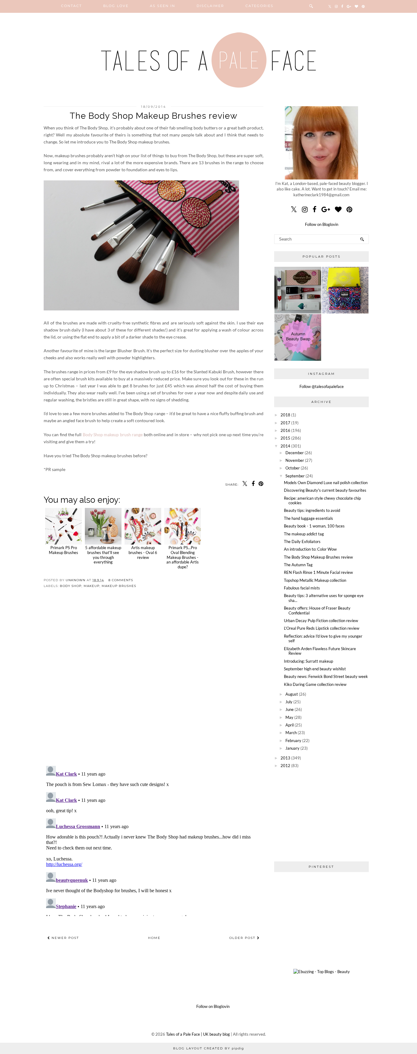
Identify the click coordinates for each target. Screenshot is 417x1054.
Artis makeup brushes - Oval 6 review (143, 552)
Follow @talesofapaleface (321, 386)
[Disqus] (153, 682)
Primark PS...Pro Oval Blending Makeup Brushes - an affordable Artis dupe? (182, 557)
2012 (285, 765)
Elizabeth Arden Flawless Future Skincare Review (320, 651)
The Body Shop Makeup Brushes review (318, 557)
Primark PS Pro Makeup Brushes (63, 550)
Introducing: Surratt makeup (308, 661)
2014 (285, 446)
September (295, 475)
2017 (285, 422)
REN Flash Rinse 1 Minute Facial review (318, 572)
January (292, 748)
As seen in (162, 6)
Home (154, 938)
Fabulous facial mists (302, 587)
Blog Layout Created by (208, 1048)
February (293, 740)
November (294, 460)
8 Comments (120, 580)
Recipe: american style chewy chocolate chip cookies (322, 500)
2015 (285, 438)
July (288, 701)
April (289, 725)
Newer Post (64, 938)
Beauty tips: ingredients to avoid (312, 510)
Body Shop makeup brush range (113, 434)
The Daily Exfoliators (302, 541)
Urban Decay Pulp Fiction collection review (321, 620)
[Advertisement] (321, 815)
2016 (285, 430)
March (291, 732)
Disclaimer (210, 6)
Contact (71, 6)
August (291, 694)
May (289, 717)
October (292, 467)
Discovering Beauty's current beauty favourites (325, 490)
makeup (92, 586)
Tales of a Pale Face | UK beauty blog (198, 1034)
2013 (285, 757)
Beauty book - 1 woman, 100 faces (314, 525)
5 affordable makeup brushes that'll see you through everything (103, 554)
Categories (259, 6)
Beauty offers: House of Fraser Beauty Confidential (317, 610)
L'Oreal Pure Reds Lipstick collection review (321, 628)
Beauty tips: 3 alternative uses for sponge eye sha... (324, 598)
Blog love (116, 6)
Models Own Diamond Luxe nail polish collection (326, 482)
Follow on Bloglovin (321, 224)
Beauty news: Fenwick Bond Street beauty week (326, 676)
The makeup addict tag (304, 533)
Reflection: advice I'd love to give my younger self (323, 638)
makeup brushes (119, 586)
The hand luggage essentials (308, 518)
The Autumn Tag (298, 564)
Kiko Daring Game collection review (315, 684)
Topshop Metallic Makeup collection (315, 580)
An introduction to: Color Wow (310, 549)
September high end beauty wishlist (315, 668)
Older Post (243, 938)
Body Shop (71, 586)
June (289, 709)
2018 (285, 414)
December (294, 452)
